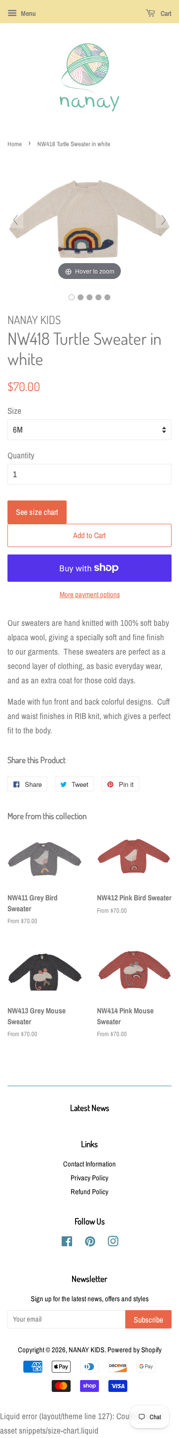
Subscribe (148, 1319)
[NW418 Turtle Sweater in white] (72, 297)
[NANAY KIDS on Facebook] (67, 1243)
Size (14, 410)
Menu (27, 13)
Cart (165, 13)
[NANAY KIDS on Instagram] (112, 1243)
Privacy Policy (89, 1178)
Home (14, 144)
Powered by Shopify (134, 1350)
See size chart (37, 511)
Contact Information (89, 1164)
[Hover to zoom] (89, 218)
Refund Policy (89, 1192)
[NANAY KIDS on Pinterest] (90, 1243)
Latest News (89, 1108)
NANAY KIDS (86, 1350)
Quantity (20, 455)
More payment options (90, 594)
